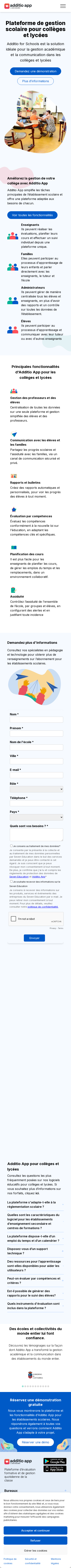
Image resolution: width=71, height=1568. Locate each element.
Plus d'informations (35, 81)
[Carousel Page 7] (38, 1386)
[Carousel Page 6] (35, 1386)
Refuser (35, 1540)
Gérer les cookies (35, 1550)
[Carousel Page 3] (28, 1386)
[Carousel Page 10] (46, 1386)
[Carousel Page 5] (33, 1386)
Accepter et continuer (35, 1530)
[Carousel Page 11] (48, 1386)
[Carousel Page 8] (41, 1386)
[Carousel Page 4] (30, 1386)
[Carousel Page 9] (43, 1386)
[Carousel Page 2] (25, 1386)
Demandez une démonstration (35, 71)
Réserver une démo (35, 1442)
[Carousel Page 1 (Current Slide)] (23, 1386)
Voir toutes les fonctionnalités (32, 215)
